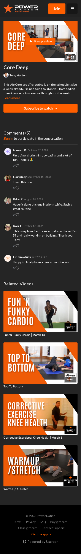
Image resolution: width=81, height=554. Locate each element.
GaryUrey (20, 177)
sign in (8, 138)
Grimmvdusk (22, 257)
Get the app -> (41, 534)
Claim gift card (27, 528)
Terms (17, 522)
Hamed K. (20, 150)
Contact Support (53, 528)
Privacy (31, 522)
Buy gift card (58, 522)
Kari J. (17, 226)
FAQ (43, 522)
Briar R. (18, 199)
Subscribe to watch (38, 108)
